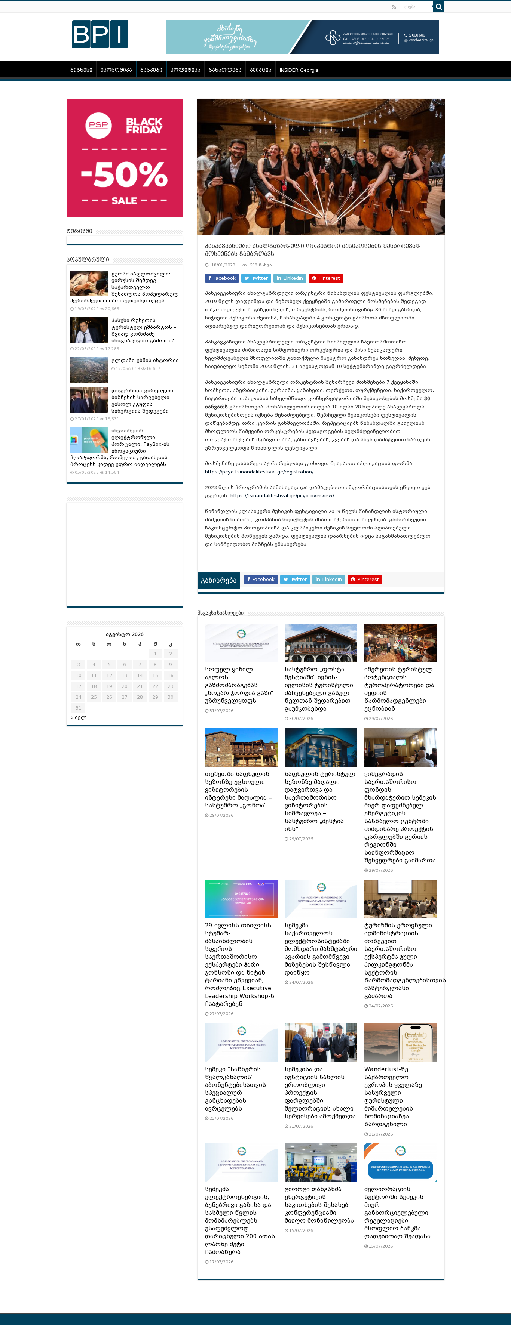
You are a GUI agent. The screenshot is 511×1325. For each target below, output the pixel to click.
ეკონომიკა (116, 70)
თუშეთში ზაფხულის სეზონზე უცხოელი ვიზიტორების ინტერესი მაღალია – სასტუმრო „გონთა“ (238, 790)
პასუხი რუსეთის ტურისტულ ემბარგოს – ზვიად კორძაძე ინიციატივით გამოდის (143, 330)
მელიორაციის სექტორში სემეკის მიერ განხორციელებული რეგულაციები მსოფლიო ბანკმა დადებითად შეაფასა (397, 1213)
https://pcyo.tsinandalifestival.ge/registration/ (259, 472)
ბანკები (151, 70)
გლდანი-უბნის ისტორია (145, 360)
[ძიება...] (438, 6)
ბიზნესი (81, 70)
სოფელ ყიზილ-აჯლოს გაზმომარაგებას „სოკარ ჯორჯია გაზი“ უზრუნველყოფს (239, 685)
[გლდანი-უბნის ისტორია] (89, 370)
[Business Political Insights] (100, 33)
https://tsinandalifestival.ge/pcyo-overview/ (282, 495)
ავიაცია (261, 70)
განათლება (225, 70)
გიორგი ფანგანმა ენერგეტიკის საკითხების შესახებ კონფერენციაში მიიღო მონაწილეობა (319, 1205)
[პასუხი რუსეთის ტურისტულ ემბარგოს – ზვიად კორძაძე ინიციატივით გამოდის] (89, 330)
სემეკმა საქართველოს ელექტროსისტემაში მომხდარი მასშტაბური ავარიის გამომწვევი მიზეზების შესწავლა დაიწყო (321, 949)
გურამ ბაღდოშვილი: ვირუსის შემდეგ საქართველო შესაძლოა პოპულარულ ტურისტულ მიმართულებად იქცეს (124, 287)
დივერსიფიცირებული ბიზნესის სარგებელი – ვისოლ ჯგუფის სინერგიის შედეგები (142, 400)
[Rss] (394, 7)
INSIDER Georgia (299, 70)
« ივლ (78, 717)
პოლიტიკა (186, 70)
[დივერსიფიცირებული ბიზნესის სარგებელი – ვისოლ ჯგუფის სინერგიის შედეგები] (89, 400)
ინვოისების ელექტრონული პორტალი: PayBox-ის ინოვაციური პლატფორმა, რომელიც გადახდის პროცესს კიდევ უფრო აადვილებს (119, 447)
